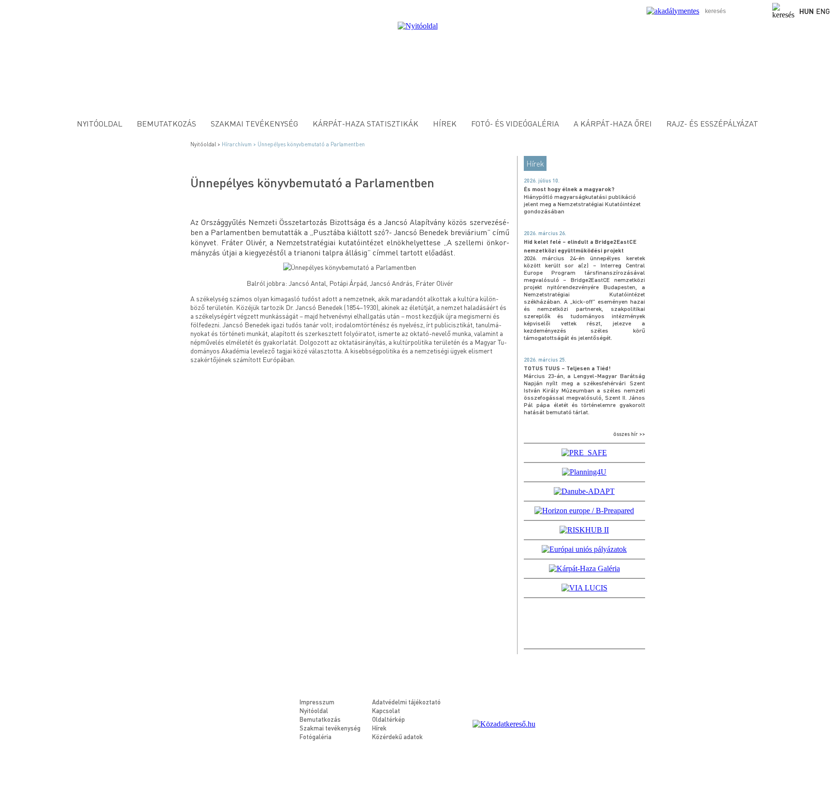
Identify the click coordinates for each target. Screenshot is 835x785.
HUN (806, 11)
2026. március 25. (545, 359)
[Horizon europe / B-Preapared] (584, 510)
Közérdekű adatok (397, 736)
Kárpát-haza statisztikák (365, 123)
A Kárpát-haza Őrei (613, 123)
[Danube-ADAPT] (584, 491)
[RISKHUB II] (584, 530)
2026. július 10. (542, 180)
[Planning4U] (584, 472)
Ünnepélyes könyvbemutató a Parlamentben (311, 144)
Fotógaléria (315, 736)
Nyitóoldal (99, 123)
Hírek (445, 123)
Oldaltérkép (388, 719)
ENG (823, 11)
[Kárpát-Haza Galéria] (584, 568)
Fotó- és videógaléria (515, 123)
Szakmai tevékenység (254, 123)
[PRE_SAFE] (584, 453)
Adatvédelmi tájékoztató (406, 702)
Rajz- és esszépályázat (712, 123)
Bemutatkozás (166, 123)
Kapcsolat (386, 710)
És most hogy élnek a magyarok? (569, 189)
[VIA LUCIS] (584, 588)
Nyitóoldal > (206, 144)
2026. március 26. (545, 233)
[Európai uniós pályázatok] (584, 549)
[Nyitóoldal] (418, 26)
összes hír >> (629, 434)
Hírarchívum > (240, 144)
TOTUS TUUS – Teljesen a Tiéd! (567, 368)
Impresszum (317, 702)
